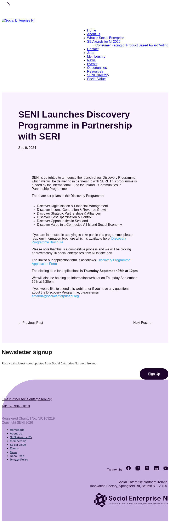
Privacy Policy (19, 459)
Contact (92, 49)
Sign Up (154, 374)
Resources (95, 71)
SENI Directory (98, 75)
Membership (96, 56)
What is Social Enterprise (105, 38)
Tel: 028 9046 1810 (16, 406)
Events (92, 64)
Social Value (96, 79)
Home (91, 30)
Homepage (17, 429)
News (91, 60)
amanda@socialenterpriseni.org (55, 296)
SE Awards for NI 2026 (103, 41)
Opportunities (97, 67)
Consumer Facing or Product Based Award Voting (131, 45)
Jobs (90, 53)
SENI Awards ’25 (21, 437)
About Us (16, 433)
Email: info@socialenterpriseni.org (27, 399)
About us (93, 34)
